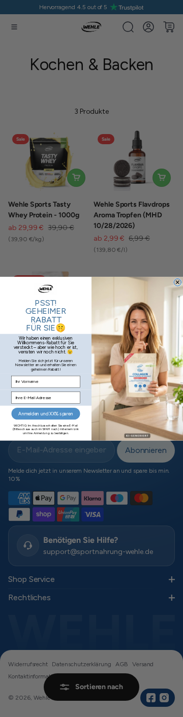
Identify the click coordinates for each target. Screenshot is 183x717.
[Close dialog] (177, 281)
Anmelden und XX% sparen (45, 413)
